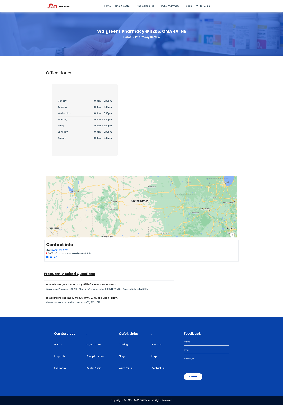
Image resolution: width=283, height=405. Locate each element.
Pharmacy (60, 368)
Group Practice (95, 356)
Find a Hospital (145, 6)
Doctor (58, 344)
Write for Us (203, 6)
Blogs (189, 6)
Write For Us (126, 368)
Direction (51, 257)
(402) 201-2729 (60, 250)
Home (107, 6)
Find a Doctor (122, 6)
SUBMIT (193, 376)
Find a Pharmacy (169, 6)
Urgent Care (94, 344)
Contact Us (157, 368)
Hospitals (59, 356)
